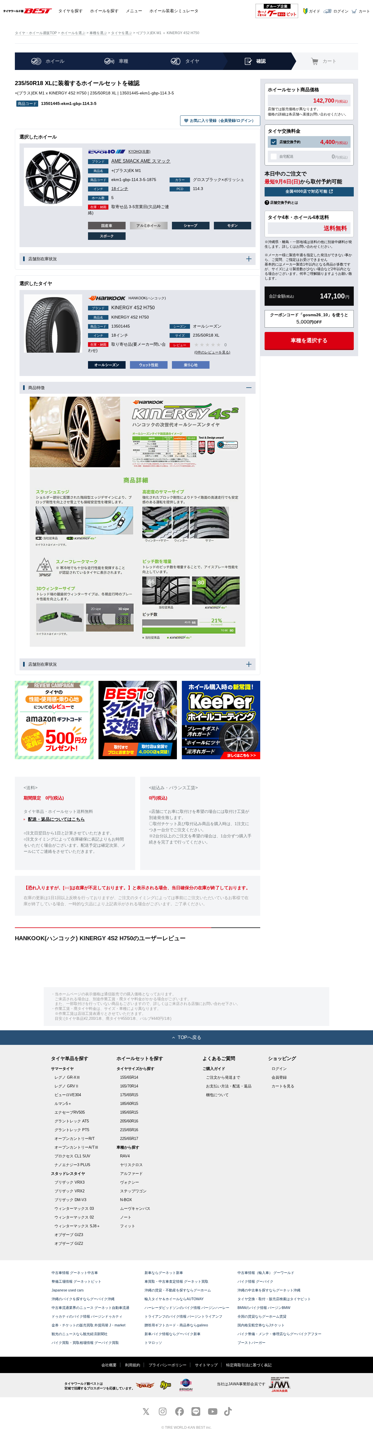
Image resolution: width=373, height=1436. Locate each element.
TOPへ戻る (189, 1037)
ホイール (104, 10)
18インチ (111, 188)
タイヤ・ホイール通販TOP (36, 33)
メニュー (134, 10)
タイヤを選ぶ (121, 33)
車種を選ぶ (98, 33)
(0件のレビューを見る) (212, 352)
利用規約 (132, 1365)
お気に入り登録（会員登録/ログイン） (223, 120)
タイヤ (70, 10)
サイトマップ (206, 1365)
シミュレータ (173, 10)
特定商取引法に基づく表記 (249, 1365)
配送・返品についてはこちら (56, 819)
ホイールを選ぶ (73, 33)
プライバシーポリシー (167, 1365)
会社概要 (109, 1365)
